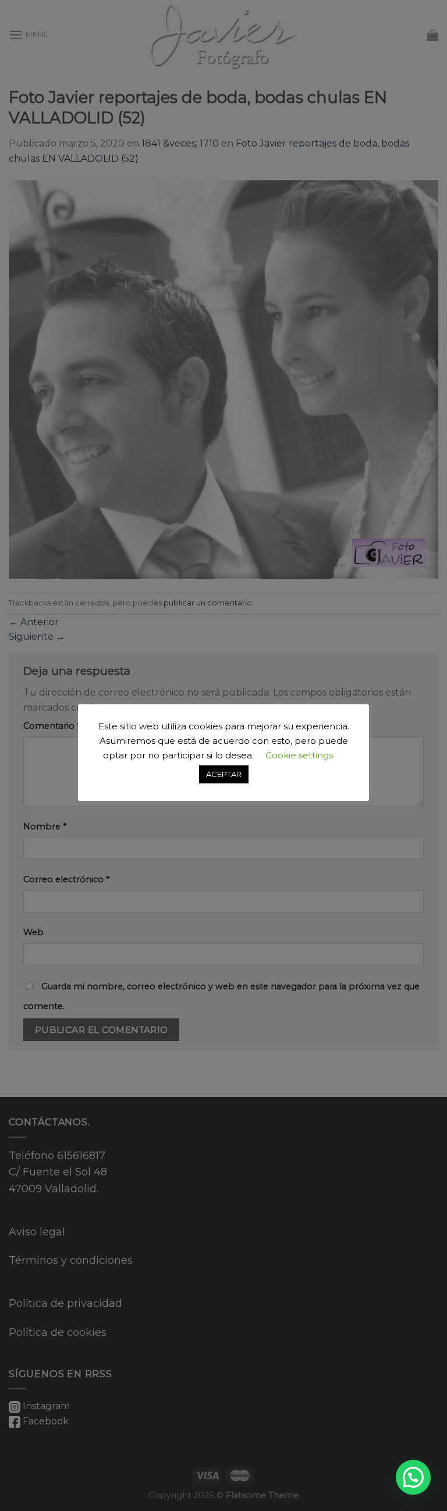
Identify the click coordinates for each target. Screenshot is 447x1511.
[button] (413, 1477)
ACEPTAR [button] (224, 774)
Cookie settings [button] (299, 755)
